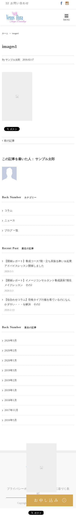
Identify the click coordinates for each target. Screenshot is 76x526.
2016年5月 (10, 420)
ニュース (9, 220)
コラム (8, 210)
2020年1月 (10, 360)
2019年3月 (10, 370)
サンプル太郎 (12, 59)
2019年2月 (10, 380)
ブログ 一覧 (11, 230)
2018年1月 (10, 400)
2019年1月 (10, 390)
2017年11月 (11, 410)
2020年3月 (10, 340)
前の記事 (9, 140)
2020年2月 (10, 350)
